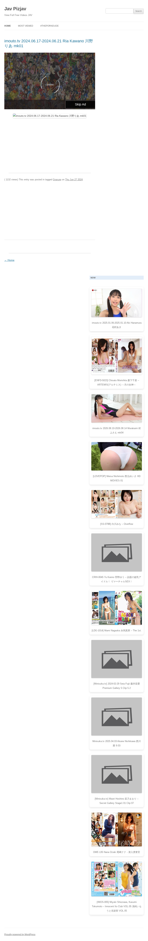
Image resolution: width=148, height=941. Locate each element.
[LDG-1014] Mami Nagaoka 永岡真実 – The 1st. (117, 630)
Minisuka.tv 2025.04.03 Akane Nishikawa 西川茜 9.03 (116, 743)
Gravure (57, 179)
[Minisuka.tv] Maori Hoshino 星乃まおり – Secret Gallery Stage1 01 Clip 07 (116, 800)
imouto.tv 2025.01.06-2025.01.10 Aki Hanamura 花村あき (117, 324)
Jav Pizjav (15, 8)
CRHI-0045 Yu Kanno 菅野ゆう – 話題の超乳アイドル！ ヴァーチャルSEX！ (116, 579)
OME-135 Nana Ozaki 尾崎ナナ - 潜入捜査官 (116, 852)
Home (7, 26)
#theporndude (49, 26)
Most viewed (25, 26)
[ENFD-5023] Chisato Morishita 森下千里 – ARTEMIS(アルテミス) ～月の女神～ (116, 382)
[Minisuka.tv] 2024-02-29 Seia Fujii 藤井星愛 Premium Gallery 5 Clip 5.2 (116, 685)
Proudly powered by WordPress (19, 934)
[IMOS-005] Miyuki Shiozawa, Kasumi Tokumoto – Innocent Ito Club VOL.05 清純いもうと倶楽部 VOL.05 (117, 906)
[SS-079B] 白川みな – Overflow (116, 524)
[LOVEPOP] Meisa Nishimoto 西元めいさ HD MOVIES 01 (116, 478)
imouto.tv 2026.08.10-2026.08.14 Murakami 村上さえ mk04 (116, 430)
